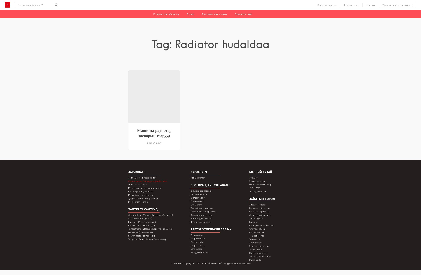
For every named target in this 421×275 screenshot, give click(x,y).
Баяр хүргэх (196, 248)
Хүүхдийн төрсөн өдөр (201, 215)
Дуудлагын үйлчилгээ (260, 215)
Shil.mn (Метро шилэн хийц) (141, 235)
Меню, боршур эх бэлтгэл (141, 194)
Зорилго (253, 177)
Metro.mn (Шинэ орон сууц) (141, 225)
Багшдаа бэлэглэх (199, 252)
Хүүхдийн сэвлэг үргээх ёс (204, 211)
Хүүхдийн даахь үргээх (202, 208)
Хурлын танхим (198, 197)
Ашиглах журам (198, 177)
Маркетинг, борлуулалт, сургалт (144, 188)
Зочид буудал (256, 218)
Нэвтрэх (370, 4)
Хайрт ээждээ (197, 245)
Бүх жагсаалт (351, 4)
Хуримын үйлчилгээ (259, 246)
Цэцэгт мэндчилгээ (258, 252)
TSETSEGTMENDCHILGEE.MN (211, 229)
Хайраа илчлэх (198, 238)
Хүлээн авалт (255, 249)
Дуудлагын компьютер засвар (143, 198)
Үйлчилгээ (254, 239)
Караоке (253, 221)
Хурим (190, 13)
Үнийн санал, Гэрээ (137, 184)
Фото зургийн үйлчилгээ (140, 191)
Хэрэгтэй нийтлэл (326, 4)
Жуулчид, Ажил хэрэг (201, 221)
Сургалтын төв (256, 232)
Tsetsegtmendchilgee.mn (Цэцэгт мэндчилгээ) (150, 228)
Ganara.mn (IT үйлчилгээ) (140, 232)
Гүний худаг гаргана (138, 201)
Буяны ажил (196, 204)
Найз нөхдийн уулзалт (201, 218)
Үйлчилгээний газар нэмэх (396, 4)
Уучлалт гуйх (197, 241)
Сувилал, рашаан (257, 228)
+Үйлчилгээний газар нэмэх (142, 177)
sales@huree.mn (258, 191)
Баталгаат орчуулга (259, 211)
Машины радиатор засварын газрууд (154, 133)
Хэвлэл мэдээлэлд (258, 181)
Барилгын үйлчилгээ (259, 208)
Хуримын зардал (199, 194)
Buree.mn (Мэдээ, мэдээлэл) (142, 221)
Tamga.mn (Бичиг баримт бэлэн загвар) (147, 239)
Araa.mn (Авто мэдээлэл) (140, 218)
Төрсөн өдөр (197, 235)
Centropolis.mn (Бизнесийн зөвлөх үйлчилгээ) (150, 215)
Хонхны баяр (197, 201)
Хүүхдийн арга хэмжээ (214, 13)
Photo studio (255, 259)
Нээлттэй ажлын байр (260, 184)
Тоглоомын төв (256, 235)
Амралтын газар (243, 13)
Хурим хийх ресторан (201, 190)
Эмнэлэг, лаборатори (260, 256)
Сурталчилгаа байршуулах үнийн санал (147, 181)
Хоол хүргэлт (255, 242)
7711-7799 (255, 188)
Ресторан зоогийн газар (166, 13)
